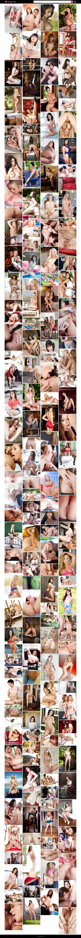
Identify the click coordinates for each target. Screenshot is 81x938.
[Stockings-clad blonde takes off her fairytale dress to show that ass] (31, 657)
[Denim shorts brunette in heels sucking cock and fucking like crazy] (67, 171)
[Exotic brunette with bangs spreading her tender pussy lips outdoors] (31, 44)
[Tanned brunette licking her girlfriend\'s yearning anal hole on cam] (67, 304)
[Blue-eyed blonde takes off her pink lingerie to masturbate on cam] (13, 46)
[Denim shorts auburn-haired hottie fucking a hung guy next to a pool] (67, 381)
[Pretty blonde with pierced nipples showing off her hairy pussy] (67, 562)
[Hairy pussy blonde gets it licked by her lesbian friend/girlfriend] (67, 362)
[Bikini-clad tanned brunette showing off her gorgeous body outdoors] (49, 17)
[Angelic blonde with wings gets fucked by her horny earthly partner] (13, 496)
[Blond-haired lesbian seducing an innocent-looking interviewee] (67, 481)
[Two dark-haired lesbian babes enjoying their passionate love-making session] (67, 839)
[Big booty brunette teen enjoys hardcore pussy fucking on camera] (13, 858)
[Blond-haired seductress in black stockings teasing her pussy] (31, 819)
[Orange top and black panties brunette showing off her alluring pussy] (49, 721)
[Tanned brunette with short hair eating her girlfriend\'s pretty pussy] (13, 811)
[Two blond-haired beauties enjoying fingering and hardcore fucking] (13, 757)
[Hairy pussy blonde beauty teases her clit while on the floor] (67, 323)
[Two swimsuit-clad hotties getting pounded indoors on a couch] (49, 694)
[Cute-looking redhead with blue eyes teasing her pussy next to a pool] (49, 280)
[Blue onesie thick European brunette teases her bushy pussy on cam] (67, 151)
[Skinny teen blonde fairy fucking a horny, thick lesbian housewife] (49, 792)
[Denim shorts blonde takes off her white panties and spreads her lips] (67, 203)
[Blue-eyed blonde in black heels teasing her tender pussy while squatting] (31, 424)
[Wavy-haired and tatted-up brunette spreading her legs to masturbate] (13, 730)
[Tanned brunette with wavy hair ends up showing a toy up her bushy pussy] (49, 152)
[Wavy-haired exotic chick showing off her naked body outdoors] (31, 911)
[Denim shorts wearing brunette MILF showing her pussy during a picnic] (67, 601)
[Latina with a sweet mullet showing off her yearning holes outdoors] (31, 221)
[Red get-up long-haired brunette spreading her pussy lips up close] (31, 697)
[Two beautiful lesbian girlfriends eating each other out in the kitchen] (31, 747)
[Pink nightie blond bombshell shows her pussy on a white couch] (67, 667)
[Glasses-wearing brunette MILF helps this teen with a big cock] (31, 519)
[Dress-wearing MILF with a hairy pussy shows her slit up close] (67, 508)
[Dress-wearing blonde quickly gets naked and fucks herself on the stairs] (49, 640)
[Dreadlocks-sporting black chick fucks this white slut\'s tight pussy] (49, 901)
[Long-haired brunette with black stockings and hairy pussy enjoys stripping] (13, 166)
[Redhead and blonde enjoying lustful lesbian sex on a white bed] (49, 741)
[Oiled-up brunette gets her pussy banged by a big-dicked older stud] (67, 223)
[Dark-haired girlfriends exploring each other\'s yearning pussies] (13, 555)
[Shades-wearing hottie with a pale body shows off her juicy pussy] (31, 265)
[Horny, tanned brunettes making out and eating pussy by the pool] (31, 64)
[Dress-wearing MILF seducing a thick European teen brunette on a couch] (49, 378)
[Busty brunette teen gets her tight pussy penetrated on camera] (67, 628)
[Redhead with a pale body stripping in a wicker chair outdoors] (67, 759)
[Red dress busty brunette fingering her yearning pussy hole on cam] (49, 418)
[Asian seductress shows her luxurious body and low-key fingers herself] (49, 44)
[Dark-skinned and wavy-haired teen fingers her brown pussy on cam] (31, 463)
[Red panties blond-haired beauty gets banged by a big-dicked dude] (13, 139)
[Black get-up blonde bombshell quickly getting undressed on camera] (49, 260)
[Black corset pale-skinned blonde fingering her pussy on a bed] (13, 535)
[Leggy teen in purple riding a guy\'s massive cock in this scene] (67, 104)
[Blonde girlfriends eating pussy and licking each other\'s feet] (13, 213)
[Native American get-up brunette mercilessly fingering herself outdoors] (31, 323)
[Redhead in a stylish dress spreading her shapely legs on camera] (31, 858)
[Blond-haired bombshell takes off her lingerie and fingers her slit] (31, 304)
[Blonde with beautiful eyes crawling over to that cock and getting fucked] (31, 495)
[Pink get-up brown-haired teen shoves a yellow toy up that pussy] (49, 206)
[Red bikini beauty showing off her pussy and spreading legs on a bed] (49, 609)
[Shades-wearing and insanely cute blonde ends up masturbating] (67, 242)
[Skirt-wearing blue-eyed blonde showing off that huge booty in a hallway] (49, 823)
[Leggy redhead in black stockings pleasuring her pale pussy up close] (13, 477)
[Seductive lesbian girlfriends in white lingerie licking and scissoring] (13, 516)
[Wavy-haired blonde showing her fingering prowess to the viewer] (67, 920)
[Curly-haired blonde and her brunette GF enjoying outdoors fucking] (13, 784)
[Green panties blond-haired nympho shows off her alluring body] (31, 759)
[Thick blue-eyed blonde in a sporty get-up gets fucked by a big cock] (31, 284)
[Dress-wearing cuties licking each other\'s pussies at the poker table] (49, 326)
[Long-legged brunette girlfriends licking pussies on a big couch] (13, 660)
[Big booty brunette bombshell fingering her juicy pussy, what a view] (49, 485)
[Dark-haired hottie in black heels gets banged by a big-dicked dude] (31, 570)
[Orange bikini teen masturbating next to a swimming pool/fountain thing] (31, 201)
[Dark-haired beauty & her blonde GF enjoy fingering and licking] (49, 458)
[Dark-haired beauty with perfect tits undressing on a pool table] (49, 621)
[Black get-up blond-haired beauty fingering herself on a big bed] (49, 505)
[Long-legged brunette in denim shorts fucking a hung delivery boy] (31, 735)
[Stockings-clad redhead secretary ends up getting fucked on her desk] (13, 318)
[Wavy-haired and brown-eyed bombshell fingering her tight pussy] (67, 813)
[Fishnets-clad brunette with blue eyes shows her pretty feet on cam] (67, 427)
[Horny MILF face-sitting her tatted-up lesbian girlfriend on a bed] (67, 706)
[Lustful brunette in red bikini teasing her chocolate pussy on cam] (13, 640)
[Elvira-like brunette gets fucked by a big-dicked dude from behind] (31, 83)
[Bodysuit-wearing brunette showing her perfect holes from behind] (31, 603)
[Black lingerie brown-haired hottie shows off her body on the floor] (31, 233)
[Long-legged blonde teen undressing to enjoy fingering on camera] (31, 482)
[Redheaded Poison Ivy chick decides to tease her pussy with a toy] (31, 630)
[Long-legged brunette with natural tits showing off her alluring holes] (67, 44)
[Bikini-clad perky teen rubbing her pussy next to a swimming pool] (31, 538)
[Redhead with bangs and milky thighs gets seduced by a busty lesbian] (49, 843)
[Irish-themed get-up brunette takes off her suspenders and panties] (13, 73)
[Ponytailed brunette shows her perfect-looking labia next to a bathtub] (49, 667)
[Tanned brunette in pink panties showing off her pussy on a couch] (49, 359)
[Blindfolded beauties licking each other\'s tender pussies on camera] (13, 567)
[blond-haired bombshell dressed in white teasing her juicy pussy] (13, 100)
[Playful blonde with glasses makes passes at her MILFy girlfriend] (13, 916)
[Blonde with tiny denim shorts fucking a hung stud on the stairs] (13, 19)
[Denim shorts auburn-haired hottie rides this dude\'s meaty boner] (13, 403)
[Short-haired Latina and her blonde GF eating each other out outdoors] (67, 648)
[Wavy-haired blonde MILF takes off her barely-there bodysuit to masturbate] (31, 558)
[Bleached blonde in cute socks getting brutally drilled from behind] (49, 550)
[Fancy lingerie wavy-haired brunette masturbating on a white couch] (13, 357)
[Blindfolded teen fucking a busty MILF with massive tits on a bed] (31, 507)
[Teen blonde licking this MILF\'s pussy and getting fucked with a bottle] (13, 711)
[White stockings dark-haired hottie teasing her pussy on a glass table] (31, 110)
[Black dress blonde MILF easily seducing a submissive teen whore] (13, 337)
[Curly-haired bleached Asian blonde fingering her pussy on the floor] (13, 613)
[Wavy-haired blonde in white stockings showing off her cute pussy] (49, 398)
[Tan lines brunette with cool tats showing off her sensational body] (13, 691)
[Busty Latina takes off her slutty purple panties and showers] (49, 589)
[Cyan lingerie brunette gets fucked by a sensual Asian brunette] (49, 570)
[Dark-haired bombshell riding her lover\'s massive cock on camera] (31, 17)
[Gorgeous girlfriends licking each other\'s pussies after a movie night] (67, 343)
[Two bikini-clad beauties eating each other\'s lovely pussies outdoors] (13, 457)
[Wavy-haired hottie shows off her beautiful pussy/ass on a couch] (49, 855)
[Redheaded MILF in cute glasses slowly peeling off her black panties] (13, 430)
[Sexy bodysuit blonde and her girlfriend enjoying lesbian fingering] (67, 866)
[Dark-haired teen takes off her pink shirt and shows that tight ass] (67, 582)
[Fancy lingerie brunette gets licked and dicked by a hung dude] (13, 120)
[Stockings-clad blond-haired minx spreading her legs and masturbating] (31, 129)
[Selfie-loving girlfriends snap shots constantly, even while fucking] (49, 299)
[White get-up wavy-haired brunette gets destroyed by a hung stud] (67, 284)
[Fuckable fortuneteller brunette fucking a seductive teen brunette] (67, 786)
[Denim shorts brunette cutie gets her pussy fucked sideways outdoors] (13, 672)
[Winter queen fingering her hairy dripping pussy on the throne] (13, 838)
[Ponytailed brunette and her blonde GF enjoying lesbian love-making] (67, 687)
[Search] (72, 2)
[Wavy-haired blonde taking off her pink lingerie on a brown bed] (13, 306)
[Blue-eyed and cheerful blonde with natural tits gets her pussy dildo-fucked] (67, 739)
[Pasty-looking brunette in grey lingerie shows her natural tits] (31, 370)
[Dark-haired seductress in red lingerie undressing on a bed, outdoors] (67, 17)
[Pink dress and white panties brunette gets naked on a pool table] (31, 147)
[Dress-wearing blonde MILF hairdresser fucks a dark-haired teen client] (13, 376)
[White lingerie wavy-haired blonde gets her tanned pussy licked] (13, 877)
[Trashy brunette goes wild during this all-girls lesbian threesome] (49, 780)
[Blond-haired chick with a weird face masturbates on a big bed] (31, 839)
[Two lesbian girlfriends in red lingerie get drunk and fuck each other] (67, 726)
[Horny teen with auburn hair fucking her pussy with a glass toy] (31, 443)
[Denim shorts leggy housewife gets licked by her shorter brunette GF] (49, 531)
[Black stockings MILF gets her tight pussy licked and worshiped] (49, 233)
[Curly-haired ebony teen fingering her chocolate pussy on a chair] (13, 286)
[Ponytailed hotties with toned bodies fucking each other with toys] (13, 193)
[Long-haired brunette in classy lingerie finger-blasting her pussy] (49, 179)
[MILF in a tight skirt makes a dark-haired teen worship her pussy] (31, 245)
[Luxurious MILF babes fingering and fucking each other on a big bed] (13, 897)
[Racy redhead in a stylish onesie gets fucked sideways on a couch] (49, 804)
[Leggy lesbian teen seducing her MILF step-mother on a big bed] (67, 893)
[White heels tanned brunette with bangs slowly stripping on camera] (31, 174)
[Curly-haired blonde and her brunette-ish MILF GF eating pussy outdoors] (31, 397)
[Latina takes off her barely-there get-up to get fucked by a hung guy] (31, 343)
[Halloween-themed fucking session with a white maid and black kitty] (13, 259)
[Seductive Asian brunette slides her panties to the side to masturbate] (49, 125)
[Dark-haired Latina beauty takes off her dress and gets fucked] (31, 892)
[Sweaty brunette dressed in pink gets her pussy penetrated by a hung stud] (31, 779)
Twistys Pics (11, 2)
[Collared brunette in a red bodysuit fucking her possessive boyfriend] (67, 454)
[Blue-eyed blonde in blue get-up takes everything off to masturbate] (13, 586)
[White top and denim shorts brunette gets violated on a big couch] (49, 71)
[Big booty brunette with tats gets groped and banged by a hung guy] (49, 874)
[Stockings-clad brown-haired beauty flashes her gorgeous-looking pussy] (13, 232)
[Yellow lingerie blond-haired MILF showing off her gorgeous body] (49, 760)
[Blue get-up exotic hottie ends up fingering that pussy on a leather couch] (49, 98)
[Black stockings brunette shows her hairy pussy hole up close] (67, 71)
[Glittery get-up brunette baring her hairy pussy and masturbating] (67, 400)
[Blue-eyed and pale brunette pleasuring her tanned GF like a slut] (67, 535)
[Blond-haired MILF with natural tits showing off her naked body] (67, 124)
